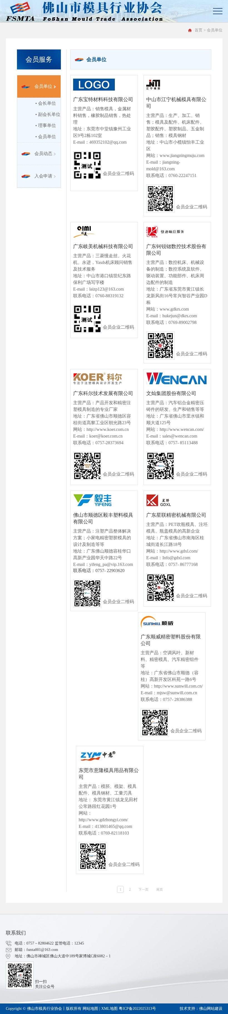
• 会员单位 (45, 136)
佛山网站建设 (210, 1008)
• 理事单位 (45, 125)
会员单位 (43, 86)
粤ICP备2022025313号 (137, 1008)
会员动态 (43, 153)
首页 (198, 30)
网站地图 (90, 1008)
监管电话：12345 (69, 943)
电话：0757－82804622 (34, 943)
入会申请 (43, 176)
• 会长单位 (45, 103)
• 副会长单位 (47, 114)
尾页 (159, 889)
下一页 (143, 889)
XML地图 (109, 1008)
